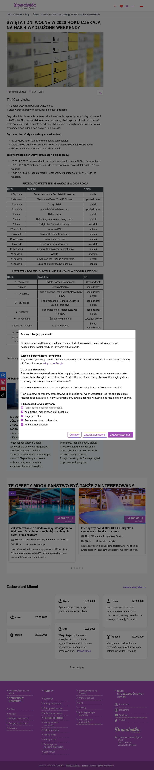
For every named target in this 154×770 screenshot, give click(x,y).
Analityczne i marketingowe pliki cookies (46, 412)
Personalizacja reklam (36, 424)
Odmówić (74, 434)
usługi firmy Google (53, 363)
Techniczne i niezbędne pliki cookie (43, 407)
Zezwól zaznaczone (94, 434)
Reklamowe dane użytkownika (41, 420)
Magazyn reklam (33, 416)
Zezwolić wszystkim (120, 434)
